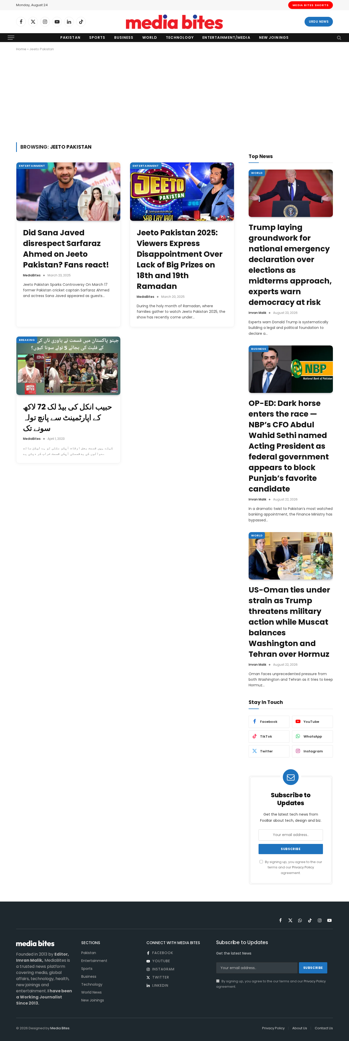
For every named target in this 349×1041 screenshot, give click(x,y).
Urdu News (319, 21)
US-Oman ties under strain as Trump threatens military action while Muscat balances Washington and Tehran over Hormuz (289, 622)
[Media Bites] (174, 22)
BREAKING (27, 340)
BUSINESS (258, 349)
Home (21, 49)
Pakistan (70, 37)
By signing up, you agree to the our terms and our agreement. (293, 867)
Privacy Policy (303, 867)
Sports (97, 37)
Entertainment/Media (226, 37)
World (149, 37)
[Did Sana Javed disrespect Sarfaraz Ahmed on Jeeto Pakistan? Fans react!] (68, 191)
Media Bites (59, 1028)
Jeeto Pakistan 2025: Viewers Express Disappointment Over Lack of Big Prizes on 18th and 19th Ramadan (180, 259)
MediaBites (32, 275)
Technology (180, 37)
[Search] (338, 37)
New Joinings (274, 37)
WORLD (256, 173)
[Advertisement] (174, 96)
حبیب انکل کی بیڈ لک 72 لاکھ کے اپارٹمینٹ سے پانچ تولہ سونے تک (67, 418)
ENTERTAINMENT (32, 166)
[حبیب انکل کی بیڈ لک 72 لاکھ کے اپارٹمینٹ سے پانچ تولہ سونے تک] (68, 366)
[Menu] (11, 37)
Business (124, 37)
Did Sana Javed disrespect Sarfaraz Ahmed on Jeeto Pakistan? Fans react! (66, 248)
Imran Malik (257, 313)
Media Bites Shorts (311, 5)
